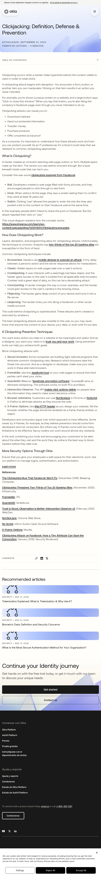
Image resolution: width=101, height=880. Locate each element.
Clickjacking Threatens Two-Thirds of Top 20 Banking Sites (37, 487)
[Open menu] (94, 11)
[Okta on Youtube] (3, 831)
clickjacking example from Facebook (53, 175)
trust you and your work (60, 341)
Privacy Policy (55, 861)
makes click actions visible (60, 389)
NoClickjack (63, 397)
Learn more (9, 466)
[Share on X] (47, 558)
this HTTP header (45, 406)
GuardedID (8, 502)
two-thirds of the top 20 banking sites (71, 244)
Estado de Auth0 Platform (15, 792)
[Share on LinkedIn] (41, 558)
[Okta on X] (9, 831)
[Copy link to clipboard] (36, 558)
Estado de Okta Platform (14, 787)
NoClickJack (9, 518)
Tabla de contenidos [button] (14, 60)
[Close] (97, 852)
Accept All (81, 870)
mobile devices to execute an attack (60, 259)
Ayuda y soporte (10, 776)
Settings (20, 870)
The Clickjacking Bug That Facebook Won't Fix (29, 478)
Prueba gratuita (10, 746)
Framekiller (8, 497)
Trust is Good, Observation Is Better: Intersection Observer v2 (38, 508)
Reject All (50, 870)
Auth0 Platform (9, 735)
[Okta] (10, 11)
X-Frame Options (12, 529)
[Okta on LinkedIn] (15, 831)
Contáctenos (13, 816)
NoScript (92, 397)
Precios (5, 741)
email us (45, 806)
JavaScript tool (40, 372)
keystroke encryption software (51, 381)
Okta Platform (9, 729)
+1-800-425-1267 (64, 806)
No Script (7, 523)
